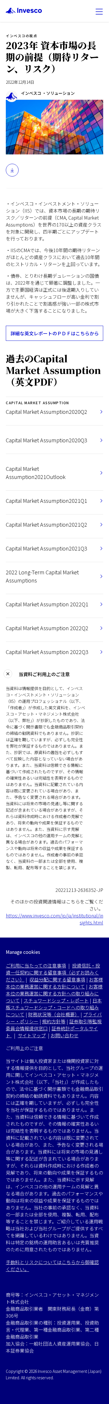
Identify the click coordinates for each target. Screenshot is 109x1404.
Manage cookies (23, 952)
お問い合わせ (64, 1035)
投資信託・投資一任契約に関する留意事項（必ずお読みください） (53, 972)
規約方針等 (53, 1021)
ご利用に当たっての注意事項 (36, 965)
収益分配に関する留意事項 (57, 979)
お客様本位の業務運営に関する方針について (54, 983)
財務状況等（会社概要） (53, 1014)
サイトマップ (32, 1035)
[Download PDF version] (12, 170)
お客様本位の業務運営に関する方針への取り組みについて (54, 993)
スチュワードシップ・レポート (56, 1000)
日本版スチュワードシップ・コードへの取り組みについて (54, 1007)
